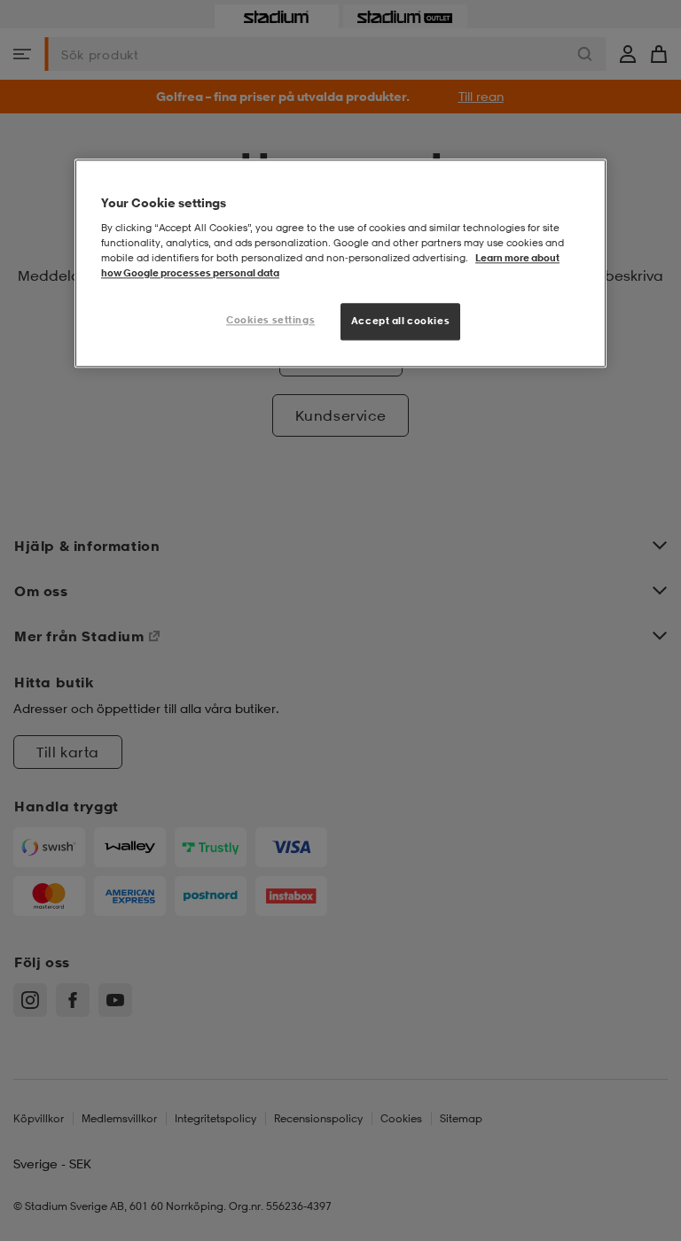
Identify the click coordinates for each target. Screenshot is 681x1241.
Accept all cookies (400, 320)
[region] (340, 263)
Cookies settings (270, 320)
